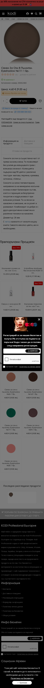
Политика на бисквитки (22, 678)
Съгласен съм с (23, 366)
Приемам (23, 683)
